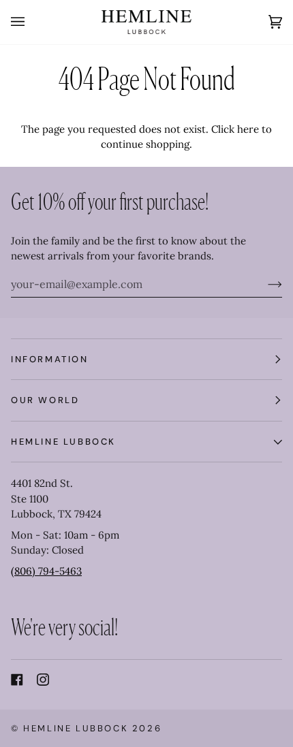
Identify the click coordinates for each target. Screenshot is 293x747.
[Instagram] (43, 679)
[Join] (264, 284)
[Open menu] (31, 22)
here (248, 129)
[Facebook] (17, 679)
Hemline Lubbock (75, 728)
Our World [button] (45, 400)
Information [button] (50, 359)
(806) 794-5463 (46, 571)
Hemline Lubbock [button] (63, 441)
